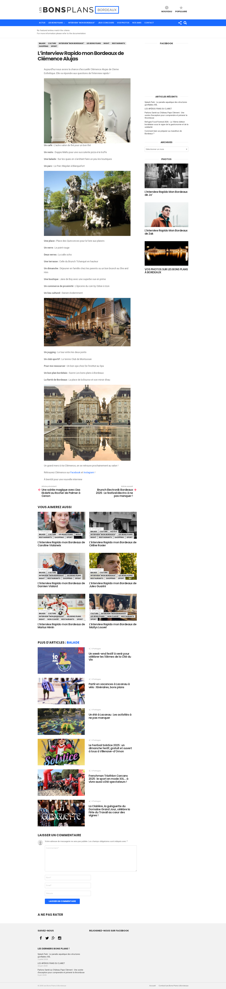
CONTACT (149, 22)
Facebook (75, 472)
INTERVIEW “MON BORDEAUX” (81, 22)
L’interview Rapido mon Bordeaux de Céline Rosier (112, 543)
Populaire (181, 11)
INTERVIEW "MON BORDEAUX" (71, 43)
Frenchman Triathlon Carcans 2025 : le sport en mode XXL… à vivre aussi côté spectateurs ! (108, 779)
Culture (52, 43)
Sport (54, 46)
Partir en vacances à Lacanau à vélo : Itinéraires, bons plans (109, 685)
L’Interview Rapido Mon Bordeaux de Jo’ (166, 193)
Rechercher (185, 22)
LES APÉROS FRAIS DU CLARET (158, 109)
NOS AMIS (136, 22)
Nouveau (166, 11)
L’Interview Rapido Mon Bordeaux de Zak (166, 232)
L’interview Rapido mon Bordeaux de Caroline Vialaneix (61, 543)
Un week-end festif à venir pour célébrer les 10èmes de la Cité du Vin (110, 657)
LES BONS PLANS (55, 22)
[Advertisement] (166, 73)
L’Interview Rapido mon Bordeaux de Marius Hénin (61, 625)
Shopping (43, 46)
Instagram (89, 472)
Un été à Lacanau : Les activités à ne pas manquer (110, 716)
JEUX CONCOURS (106, 22)
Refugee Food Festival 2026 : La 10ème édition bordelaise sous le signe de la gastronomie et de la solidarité (166, 124)
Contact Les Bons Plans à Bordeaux (173, 986)
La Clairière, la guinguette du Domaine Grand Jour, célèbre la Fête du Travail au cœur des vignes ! (109, 810)
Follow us (180, 22)
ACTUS (42, 22)
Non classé (53, 619)
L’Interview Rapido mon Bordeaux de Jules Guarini (112, 584)
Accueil (152, 986)
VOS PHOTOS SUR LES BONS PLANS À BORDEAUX (166, 270)
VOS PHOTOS (123, 22)
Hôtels (113, 531)
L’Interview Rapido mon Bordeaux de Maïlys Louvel (112, 625)
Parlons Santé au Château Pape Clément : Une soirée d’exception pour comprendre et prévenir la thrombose (166, 115)
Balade (42, 43)
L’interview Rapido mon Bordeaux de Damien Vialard (61, 584)
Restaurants (118, 43)
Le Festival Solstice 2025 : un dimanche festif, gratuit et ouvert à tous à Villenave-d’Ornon (110, 748)
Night (106, 43)
